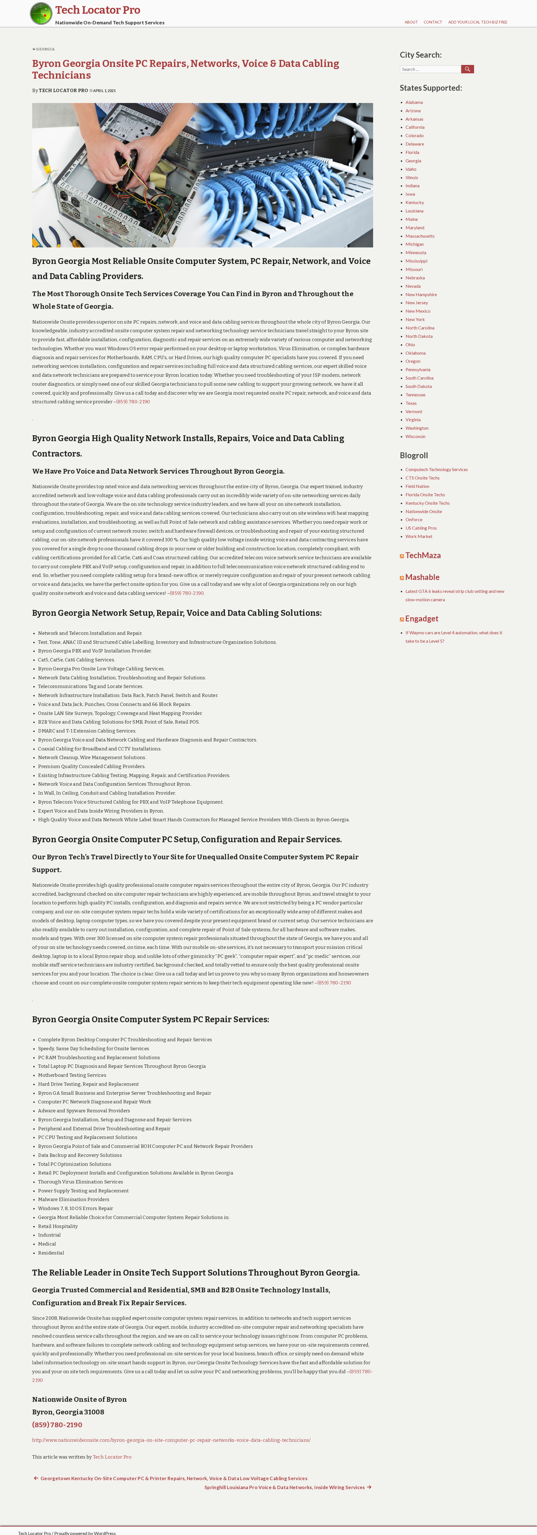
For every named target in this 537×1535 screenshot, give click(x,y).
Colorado (415, 135)
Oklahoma (416, 352)
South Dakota (419, 386)
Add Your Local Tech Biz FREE (477, 22)
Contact (433, 22)
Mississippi (416, 260)
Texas (411, 403)
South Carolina (420, 377)
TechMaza (423, 555)
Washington (417, 427)
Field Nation (417, 486)
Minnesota (416, 252)
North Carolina (420, 327)
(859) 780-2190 (133, 402)
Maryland (415, 227)
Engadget (422, 618)
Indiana (413, 185)
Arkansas (414, 118)
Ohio (410, 344)
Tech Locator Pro (63, 90)
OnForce (414, 519)
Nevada (413, 286)
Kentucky (415, 202)
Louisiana (414, 210)
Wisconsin (415, 436)
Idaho (411, 169)
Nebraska (415, 277)
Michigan (415, 244)
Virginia (413, 419)
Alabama (414, 102)
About (411, 22)
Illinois (412, 177)
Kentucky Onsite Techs (428, 503)
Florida (412, 152)
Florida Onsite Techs (425, 494)
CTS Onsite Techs (423, 477)
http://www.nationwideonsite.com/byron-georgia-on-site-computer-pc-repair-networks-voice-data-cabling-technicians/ (171, 1440)
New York (415, 319)
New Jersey (417, 302)
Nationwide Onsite (424, 511)
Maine (412, 219)
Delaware (415, 143)
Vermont (414, 411)
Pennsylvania (418, 369)
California (415, 127)
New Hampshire (421, 294)
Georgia (45, 49)
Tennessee (415, 394)
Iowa (410, 193)
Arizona (413, 110)
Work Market (419, 536)
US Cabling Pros (421, 527)
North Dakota (419, 336)
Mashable (422, 577)
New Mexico (418, 310)
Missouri (414, 269)
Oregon (413, 361)
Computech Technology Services (437, 469)
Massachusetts (420, 235)
